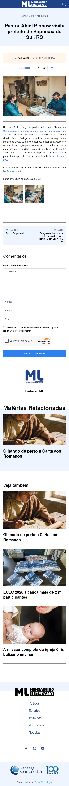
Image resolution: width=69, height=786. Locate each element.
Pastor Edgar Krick (15, 233)
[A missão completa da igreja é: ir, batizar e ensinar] (34, 625)
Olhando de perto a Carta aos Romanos (32, 453)
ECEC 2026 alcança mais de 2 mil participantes (33, 594)
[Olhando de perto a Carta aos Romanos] (34, 429)
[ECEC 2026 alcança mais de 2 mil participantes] (34, 567)
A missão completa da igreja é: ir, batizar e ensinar (33, 651)
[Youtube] (42, 748)
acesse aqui (14, 171)
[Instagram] (34, 748)
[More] (52, 68)
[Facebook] (26, 748)
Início (24, 16)
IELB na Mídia (39, 16)
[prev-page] (6, 465)
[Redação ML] (34, 376)
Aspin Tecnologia (43, 782)
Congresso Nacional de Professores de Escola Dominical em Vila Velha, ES (50, 237)
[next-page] (14, 465)
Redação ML (23, 58)
